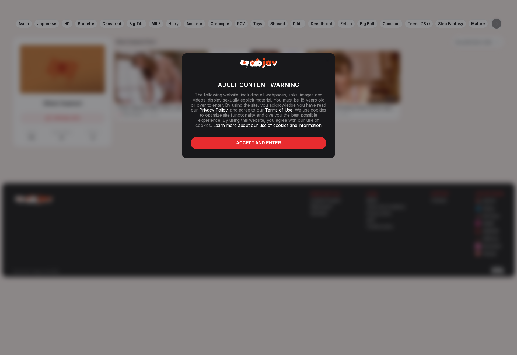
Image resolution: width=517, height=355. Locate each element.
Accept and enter (258, 143)
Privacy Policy (213, 110)
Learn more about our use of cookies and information (267, 125)
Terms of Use (278, 110)
